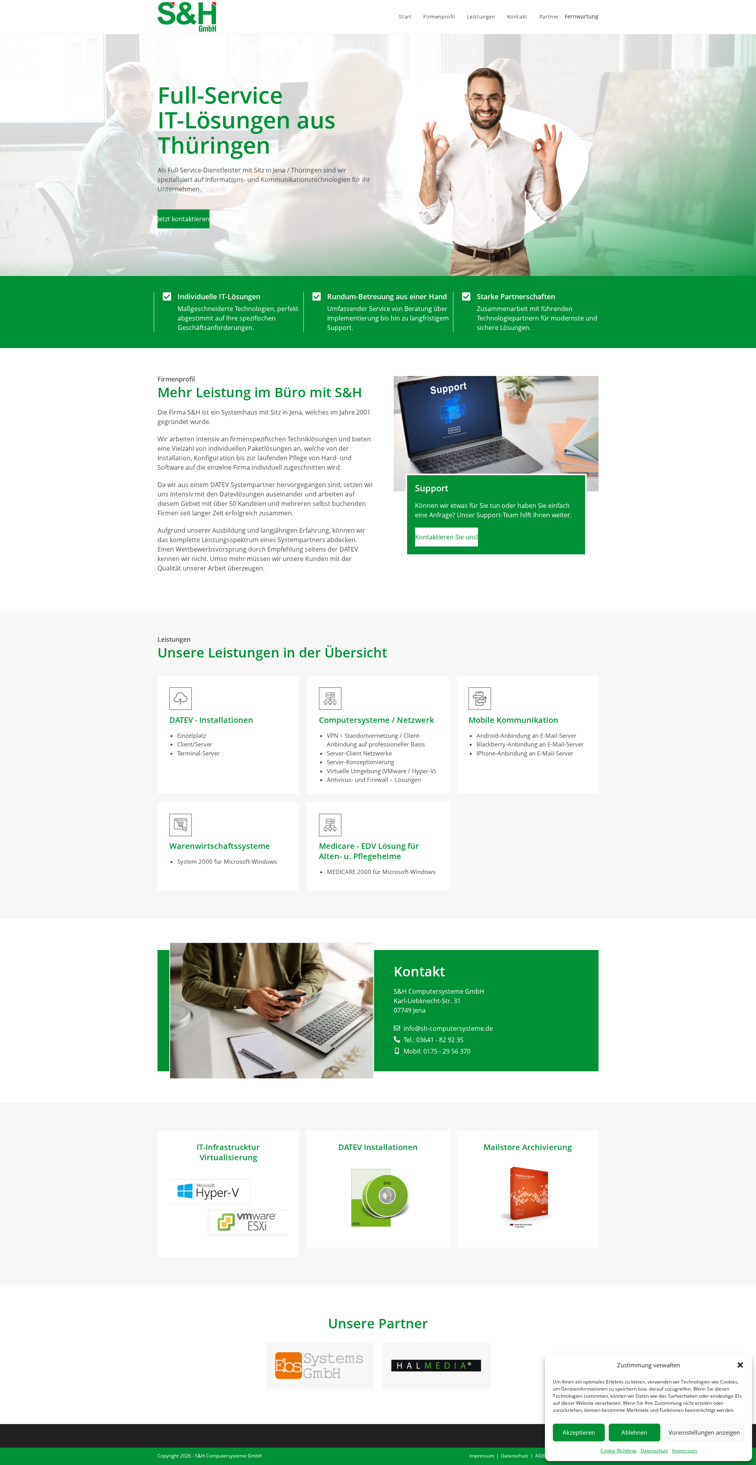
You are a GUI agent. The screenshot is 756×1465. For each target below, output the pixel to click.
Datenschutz (654, 1450)
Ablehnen (634, 1432)
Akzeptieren (579, 1432)
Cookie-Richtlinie (618, 1450)
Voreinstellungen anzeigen (704, 1432)
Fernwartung (581, 16)
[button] (740, 1365)
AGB (540, 1455)
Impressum (684, 1450)
